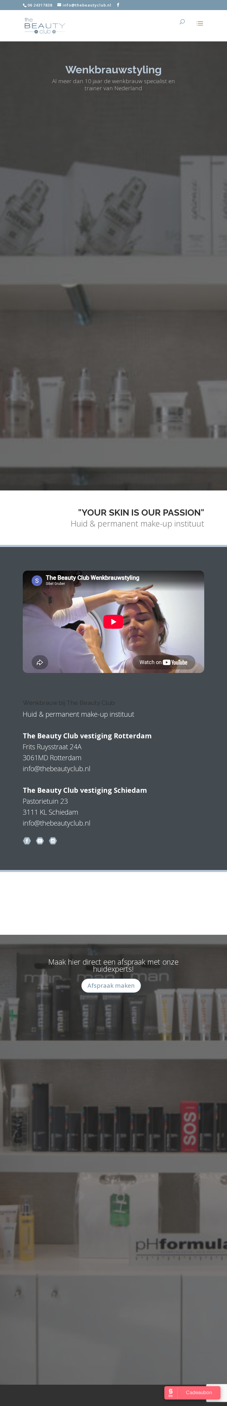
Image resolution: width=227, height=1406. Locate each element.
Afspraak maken (111, 985)
